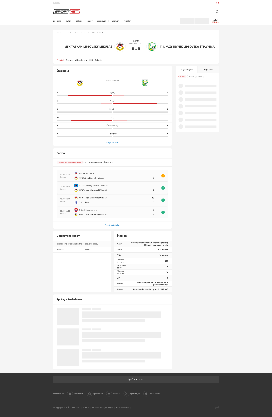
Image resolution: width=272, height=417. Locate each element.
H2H (91, 60)
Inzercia (86, 407)
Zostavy (69, 60)
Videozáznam (81, 60)
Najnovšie (208, 69)
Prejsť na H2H (112, 142)
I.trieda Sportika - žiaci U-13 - (85, 33)
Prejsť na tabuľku (112, 225)
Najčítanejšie (187, 69)
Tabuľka (98, 60)
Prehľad (60, 60)
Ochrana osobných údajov (102, 407)
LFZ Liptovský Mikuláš (64, 33)
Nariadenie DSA (122, 407)
